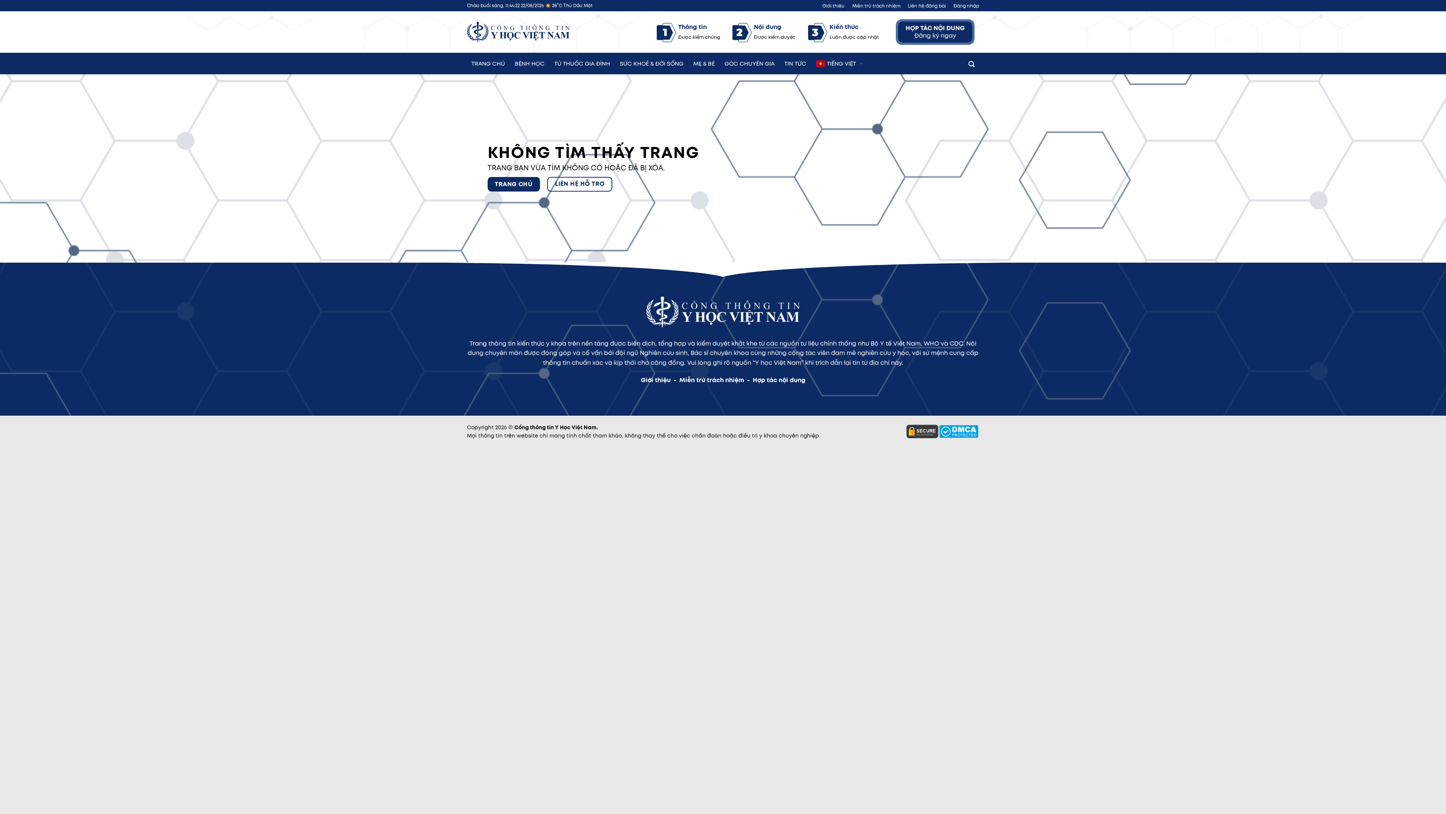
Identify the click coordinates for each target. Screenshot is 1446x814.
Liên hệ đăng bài (927, 6)
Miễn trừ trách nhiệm (876, 6)
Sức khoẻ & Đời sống (651, 63)
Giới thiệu (833, 6)
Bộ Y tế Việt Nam (896, 343)
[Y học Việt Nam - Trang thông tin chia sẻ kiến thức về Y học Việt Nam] (518, 32)
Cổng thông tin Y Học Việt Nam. (556, 427)
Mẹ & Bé (704, 63)
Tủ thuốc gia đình (582, 63)
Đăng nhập (966, 6)
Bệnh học (530, 63)
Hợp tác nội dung (779, 380)
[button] (972, 62)
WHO (931, 343)
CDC (956, 343)
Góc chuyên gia (750, 63)
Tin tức (795, 63)
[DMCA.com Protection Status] (958, 431)
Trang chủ (488, 63)
